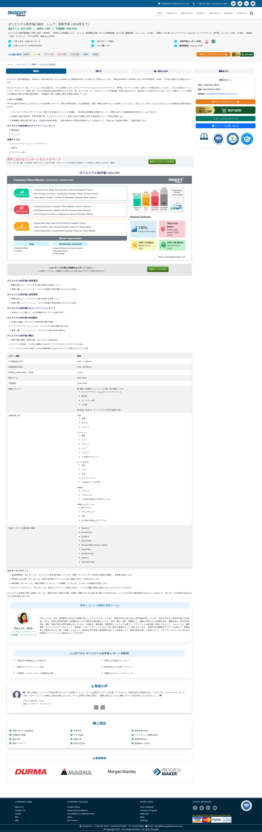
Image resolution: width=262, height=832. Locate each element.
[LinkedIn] (246, 3)
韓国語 (85, 54)
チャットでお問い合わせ (226, 125)
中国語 (95, 54)
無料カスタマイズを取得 (162, 161)
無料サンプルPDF (157, 269)
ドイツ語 (37, 54)
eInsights (228, 13)
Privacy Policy (73, 807)
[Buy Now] (243, 54)
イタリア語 (75, 54)
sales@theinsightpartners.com (175, 3)
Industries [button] (170, 13)
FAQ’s (69, 817)
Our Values (72, 820)
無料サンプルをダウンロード (212, 54)
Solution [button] (200, 13)
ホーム (10, 64)
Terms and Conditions (77, 810)
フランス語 (62, 54)
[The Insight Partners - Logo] (18, 13)
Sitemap (144, 820)
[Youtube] (215, 809)
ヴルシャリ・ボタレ (23, 628)
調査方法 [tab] (224, 71)
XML (17, 820)
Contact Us (241, 13)
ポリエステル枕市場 (47, 64)
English (26, 54)
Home (159, 13)
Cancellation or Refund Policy (81, 813)
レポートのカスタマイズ (226, 118)
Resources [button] (214, 13)
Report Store (187, 13)
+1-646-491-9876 (203, 3)
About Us (19, 807)
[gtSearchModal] (252, 13)
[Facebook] (233, 3)
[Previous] (85, 707)
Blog (142, 817)
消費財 (33, 64)
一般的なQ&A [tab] (162, 71)
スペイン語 (49, 54)
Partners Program (148, 810)
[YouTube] (253, 3)
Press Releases (147, 807)
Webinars (144, 813)
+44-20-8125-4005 (219, 3)
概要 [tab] (37, 71)
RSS (16, 817)
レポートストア (22, 64)
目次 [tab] (100, 71)
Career (18, 813)
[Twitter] (239, 3)
